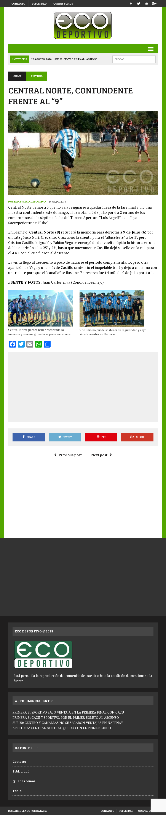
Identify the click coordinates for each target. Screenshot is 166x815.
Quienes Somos (63, 3)
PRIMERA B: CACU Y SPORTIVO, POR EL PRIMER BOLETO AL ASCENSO (66, 717)
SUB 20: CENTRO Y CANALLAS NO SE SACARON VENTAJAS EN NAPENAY (68, 722)
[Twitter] (138, 3)
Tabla (17, 791)
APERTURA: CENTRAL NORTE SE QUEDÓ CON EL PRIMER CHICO (62, 728)
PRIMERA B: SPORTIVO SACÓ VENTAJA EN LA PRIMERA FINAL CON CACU (68, 712)
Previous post (70, 454)
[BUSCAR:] (134, 58)
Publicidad (39, 3)
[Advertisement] (89, 386)
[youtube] (146, 3)
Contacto (18, 3)
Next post (99, 454)
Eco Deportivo (35, 201)
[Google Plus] (154, 3)
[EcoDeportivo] (83, 25)
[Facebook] (131, 3)
